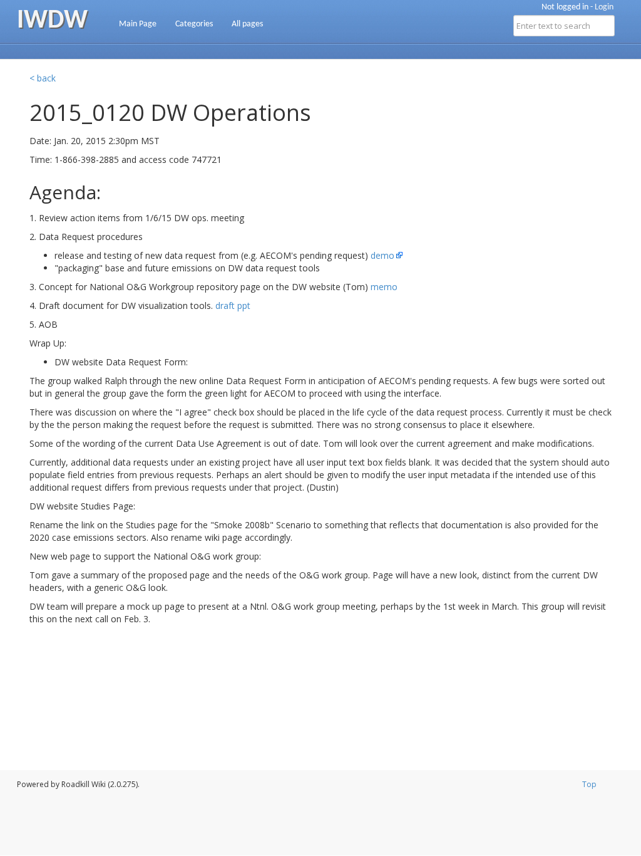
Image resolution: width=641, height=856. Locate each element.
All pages (247, 24)
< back (42, 78)
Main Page (137, 24)
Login (604, 7)
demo (382, 255)
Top (589, 784)
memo (384, 287)
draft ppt (232, 305)
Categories (194, 24)
